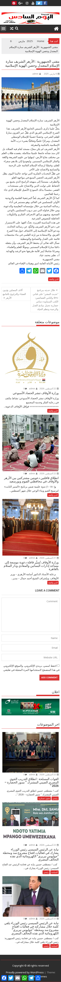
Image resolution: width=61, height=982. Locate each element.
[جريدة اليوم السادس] (31, 22)
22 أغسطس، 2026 (47, 388)
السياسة (54, 872)
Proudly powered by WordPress (25, 972)
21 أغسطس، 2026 (47, 557)
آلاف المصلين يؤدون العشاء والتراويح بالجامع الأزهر (14, 293)
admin (35, 73)
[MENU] (3, 28)
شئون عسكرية (44, 798)
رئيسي (55, 798)
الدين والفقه (53, 279)
